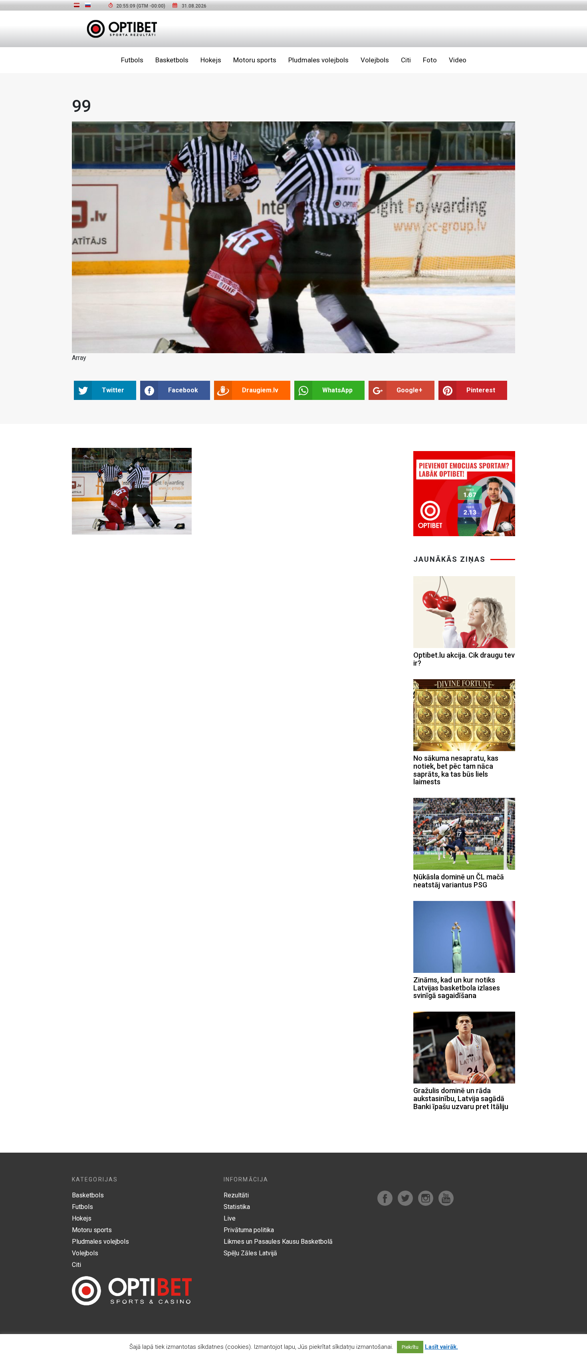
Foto (430, 60)
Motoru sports (254, 60)
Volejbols (375, 60)
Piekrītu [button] (410, 1347)
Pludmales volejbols (318, 60)
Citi (406, 60)
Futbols (132, 60)
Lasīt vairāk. (441, 1346)
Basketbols (171, 60)
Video (457, 60)
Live (230, 1218)
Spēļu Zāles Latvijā (250, 1253)
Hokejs (210, 60)
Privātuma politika (249, 1230)
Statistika (237, 1207)
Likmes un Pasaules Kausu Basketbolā (278, 1241)
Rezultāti (236, 1195)
